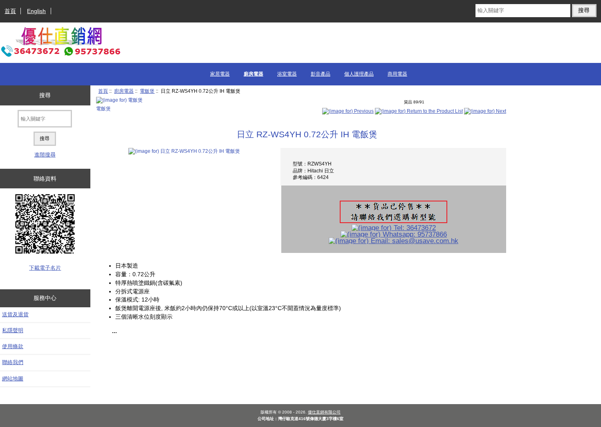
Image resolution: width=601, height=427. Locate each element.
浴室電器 (287, 74)
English (36, 11)
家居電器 (220, 74)
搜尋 (45, 95)
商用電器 (397, 74)
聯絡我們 (12, 362)
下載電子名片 (45, 268)
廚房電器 (124, 91)
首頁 (10, 11)
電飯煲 (147, 91)
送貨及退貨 (15, 314)
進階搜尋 (45, 155)
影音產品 (320, 74)
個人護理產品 (359, 74)
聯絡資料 (45, 178)
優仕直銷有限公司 (324, 412)
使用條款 (12, 346)
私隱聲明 (12, 330)
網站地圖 (12, 379)
